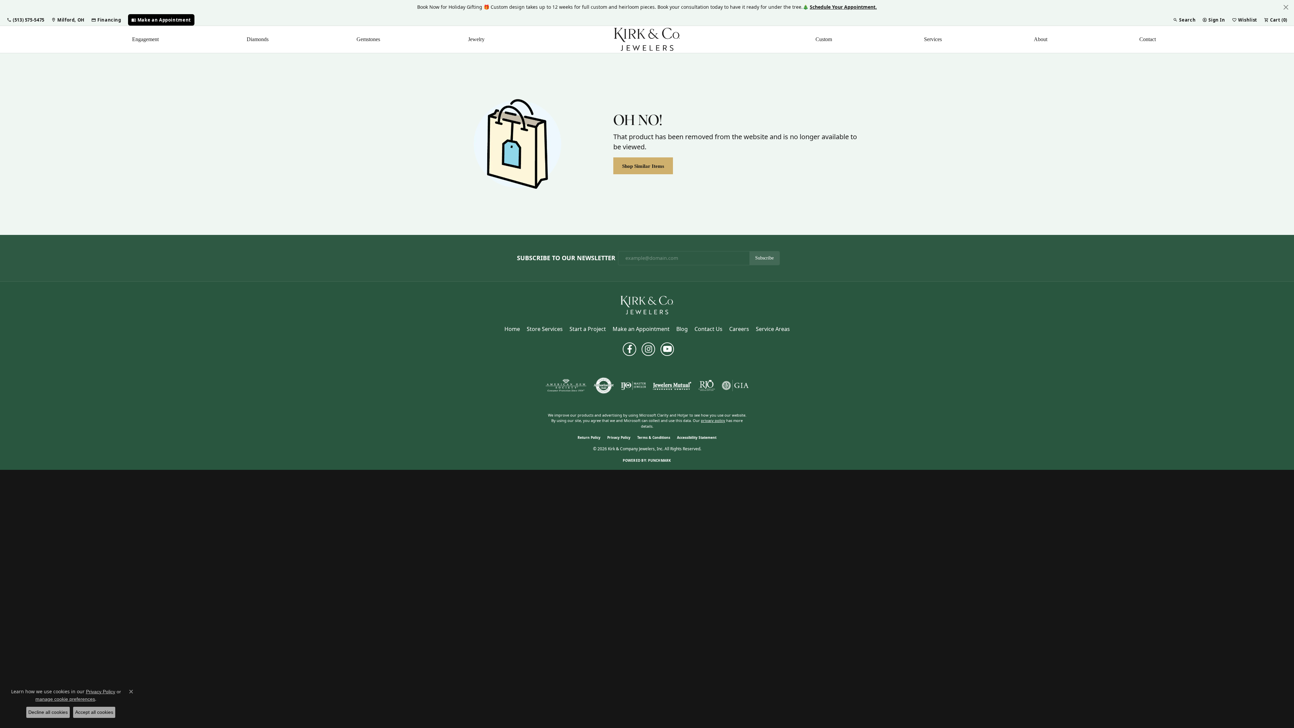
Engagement (145, 39)
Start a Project (587, 329)
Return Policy (589, 437)
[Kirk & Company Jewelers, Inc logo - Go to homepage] (647, 39)
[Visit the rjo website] (706, 385)
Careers (739, 329)
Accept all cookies (94, 712)
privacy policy (713, 420)
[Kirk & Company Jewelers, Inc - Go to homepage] (647, 304)
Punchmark (659, 460)
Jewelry (476, 39)
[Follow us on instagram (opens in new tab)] (648, 349)
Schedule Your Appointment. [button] (843, 7)
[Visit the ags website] (566, 385)
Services (933, 39)
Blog (682, 329)
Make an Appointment (641, 329)
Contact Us (708, 329)
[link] (68, 20)
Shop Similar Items (643, 166)
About (1040, 39)
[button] (25, 20)
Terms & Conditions (653, 437)
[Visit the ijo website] (633, 385)
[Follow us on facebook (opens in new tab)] (629, 349)
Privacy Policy (618, 437)
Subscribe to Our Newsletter (566, 258)
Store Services (545, 329)
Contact (1147, 39)
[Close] (1286, 7)
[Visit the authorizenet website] (603, 385)
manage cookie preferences (65, 699)
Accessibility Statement (696, 437)
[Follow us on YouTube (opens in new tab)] (667, 349)
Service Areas (773, 329)
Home (512, 329)
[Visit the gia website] (735, 385)
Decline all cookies (48, 712)
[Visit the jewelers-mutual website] (672, 385)
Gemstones (368, 39)
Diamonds (258, 39)
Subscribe (764, 258)
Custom (823, 39)
